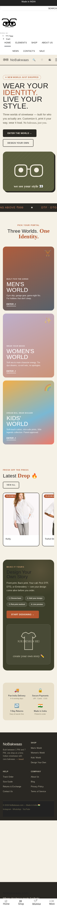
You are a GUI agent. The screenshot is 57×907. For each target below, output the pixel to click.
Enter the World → (19, 133)
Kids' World (36, 757)
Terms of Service (38, 791)
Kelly (8, 539)
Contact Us (8, 791)
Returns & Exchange (12, 786)
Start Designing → (22, 614)
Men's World (36, 748)
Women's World (38, 753)
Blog (33, 782)
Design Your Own (18, 143)
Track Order (8, 777)
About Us (35, 777)
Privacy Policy (37, 786)
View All (11, 485)
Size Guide (8, 782)
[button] (1, 12)
